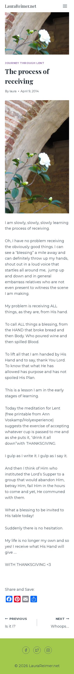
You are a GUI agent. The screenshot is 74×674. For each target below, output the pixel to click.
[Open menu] (65, 6)
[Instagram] (48, 650)
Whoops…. (60, 623)
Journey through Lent (24, 63)
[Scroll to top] (63, 667)
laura (12, 91)
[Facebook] (26, 650)
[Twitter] (37, 650)
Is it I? (16, 623)
